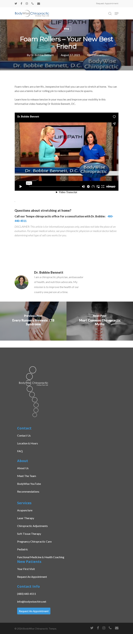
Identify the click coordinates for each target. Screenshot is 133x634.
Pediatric (22, 549)
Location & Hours (27, 443)
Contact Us (24, 435)
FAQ (20, 451)
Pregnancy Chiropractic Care (34, 541)
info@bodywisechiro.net (31, 601)
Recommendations (28, 491)
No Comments (96, 55)
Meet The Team (26, 475)
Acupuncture (24, 510)
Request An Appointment (32, 576)
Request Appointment (107, 3)
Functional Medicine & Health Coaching (40, 557)
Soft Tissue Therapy (29, 533)
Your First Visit (26, 568)
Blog (66, 28)
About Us (23, 468)
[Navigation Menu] (116, 13)
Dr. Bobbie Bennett (42, 55)
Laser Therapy (25, 518)
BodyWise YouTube (29, 483)
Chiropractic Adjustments (32, 525)
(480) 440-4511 (26, 593)
